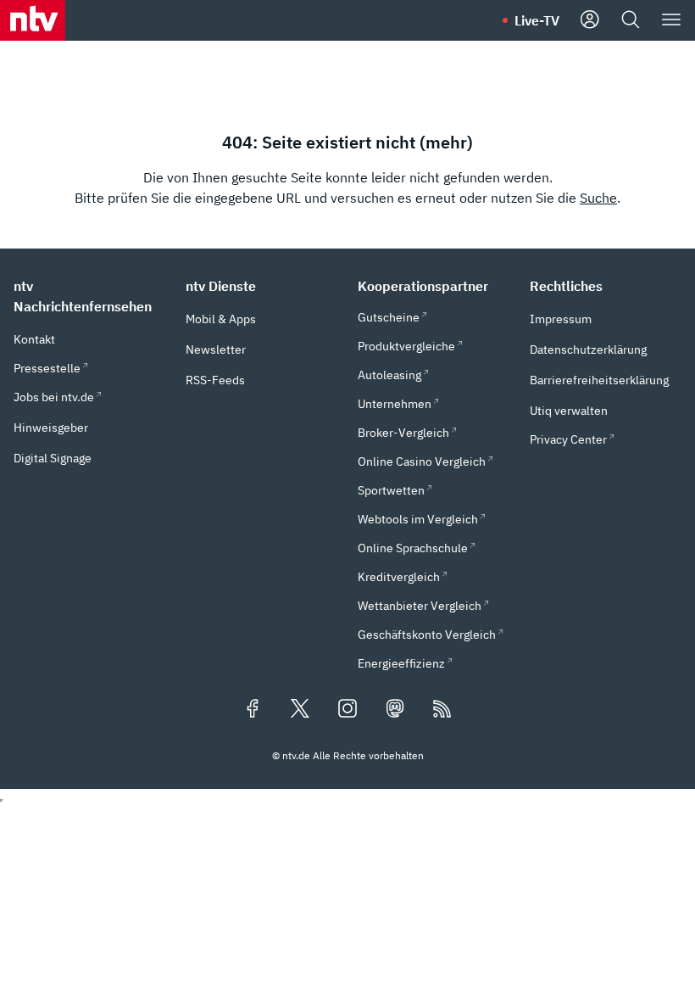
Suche (598, 197)
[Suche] (630, 20)
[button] (89, 296)
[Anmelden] (590, 20)
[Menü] (671, 20)
